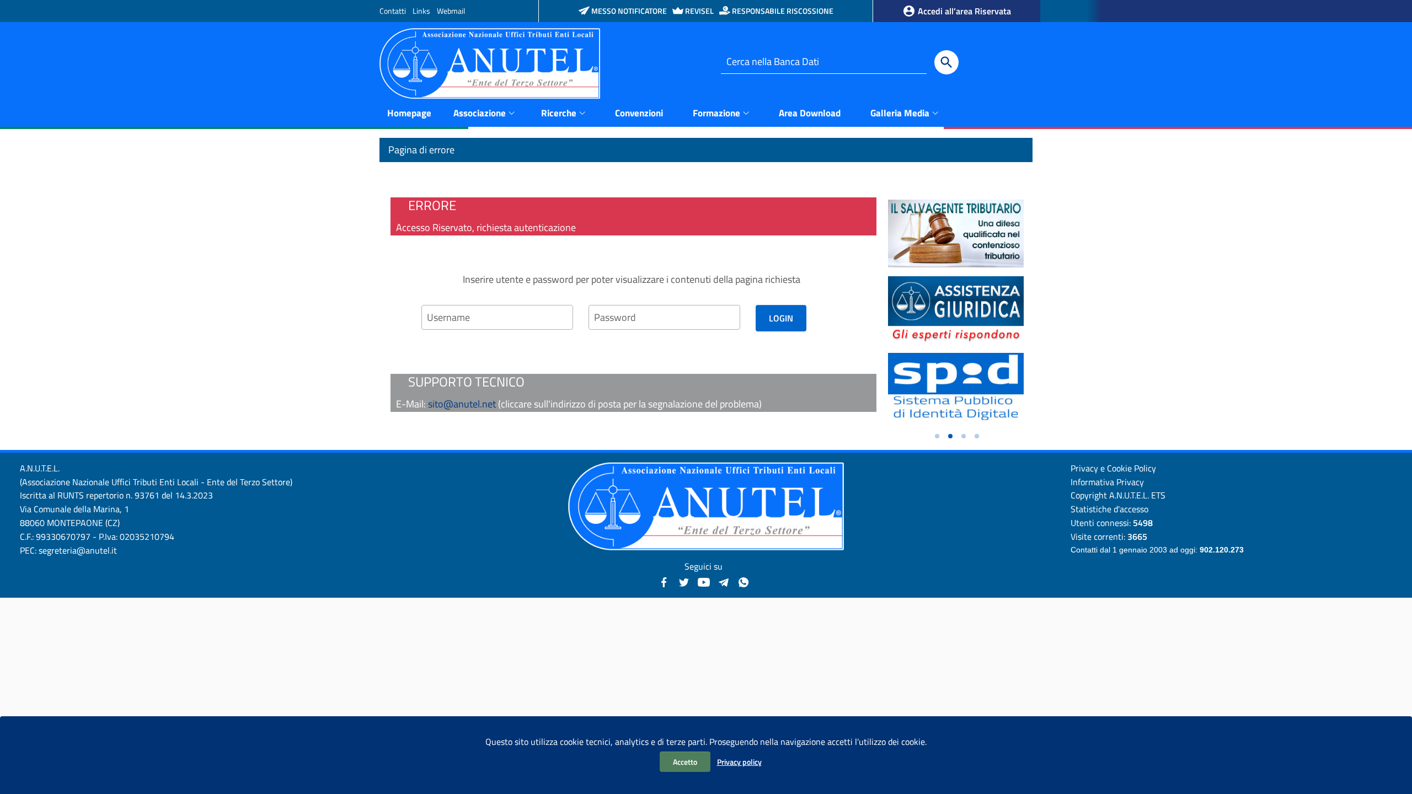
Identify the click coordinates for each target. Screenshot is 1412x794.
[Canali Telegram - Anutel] (723, 580)
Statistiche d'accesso (1109, 509)
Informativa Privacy (1107, 482)
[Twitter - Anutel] (684, 580)
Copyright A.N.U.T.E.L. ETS (1118, 495)
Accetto (685, 762)
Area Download (810, 113)
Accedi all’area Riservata (963, 11)
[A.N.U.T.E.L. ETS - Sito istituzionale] (489, 62)
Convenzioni (639, 113)
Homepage (409, 113)
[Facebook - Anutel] (664, 580)
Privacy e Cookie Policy (1113, 468)
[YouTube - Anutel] (703, 580)
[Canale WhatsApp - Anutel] (743, 580)
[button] (937, 436)
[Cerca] (946, 62)
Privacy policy (739, 762)
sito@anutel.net (462, 403)
